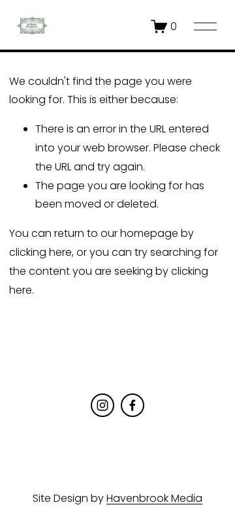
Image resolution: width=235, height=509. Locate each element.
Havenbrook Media (154, 498)
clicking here (40, 252)
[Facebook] (132, 405)
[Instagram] (102, 405)
